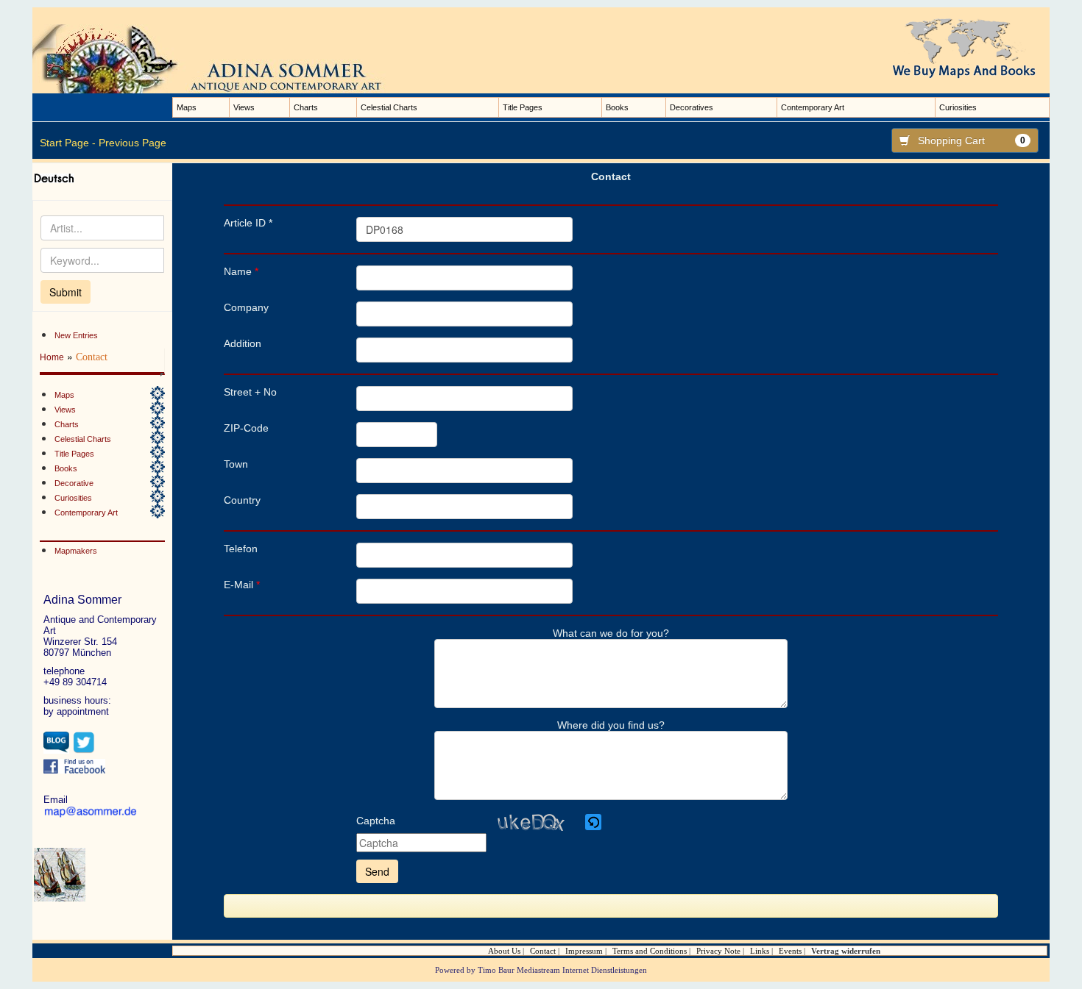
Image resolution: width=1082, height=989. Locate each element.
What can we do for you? (611, 633)
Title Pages (522, 107)
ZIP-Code (246, 428)
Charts (306, 107)
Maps (187, 107)
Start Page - (68, 143)
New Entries (76, 335)
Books (617, 107)
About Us (504, 950)
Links (759, 950)
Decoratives (691, 107)
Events (790, 950)
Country (242, 500)
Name (241, 271)
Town (236, 464)
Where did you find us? (611, 725)
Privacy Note (718, 950)
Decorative (73, 483)
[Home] (223, 58)
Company (246, 307)
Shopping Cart (971, 140)
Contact (543, 950)
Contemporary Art (812, 107)
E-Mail (242, 584)
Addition (242, 343)
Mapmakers (75, 550)
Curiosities (958, 107)
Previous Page (132, 143)
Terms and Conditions (649, 950)
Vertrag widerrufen (845, 950)
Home (52, 357)
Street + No (250, 392)
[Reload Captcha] (593, 822)
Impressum (584, 950)
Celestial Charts (389, 107)
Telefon (241, 548)
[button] (594, 822)
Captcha (375, 820)
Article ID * (248, 223)
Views (244, 107)
